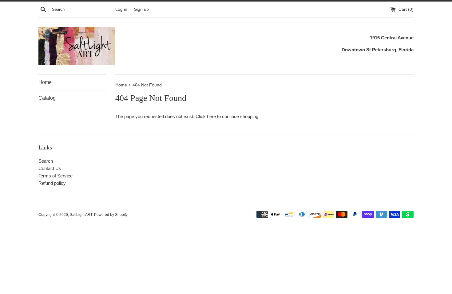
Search (45, 161)
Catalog (47, 98)
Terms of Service (55, 175)
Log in (121, 9)
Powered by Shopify (111, 215)
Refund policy (52, 183)
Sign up (141, 9)
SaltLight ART (81, 215)
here (211, 116)
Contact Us (49, 168)
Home (45, 82)
